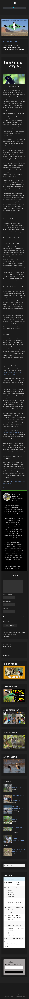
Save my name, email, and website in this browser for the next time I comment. (14, 619)
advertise (11, 47)
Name (7, 594)
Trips (14, 60)
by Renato (15, 71)
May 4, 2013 (15, 68)
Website (5, 608)
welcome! (21, 49)
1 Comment (15, 73)
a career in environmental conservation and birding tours (14, 564)
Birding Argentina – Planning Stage (14, 64)
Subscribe (14, 972)
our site (12, 45)
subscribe (17, 47)
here (7, 950)
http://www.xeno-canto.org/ (11, 432)
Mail (7, 601)
